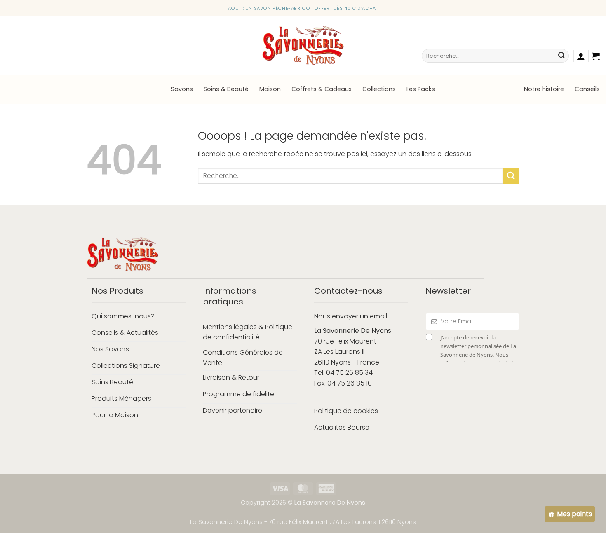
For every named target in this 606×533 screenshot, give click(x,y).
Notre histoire (544, 89)
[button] (596, 56)
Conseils (587, 89)
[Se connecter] (581, 56)
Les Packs (420, 89)
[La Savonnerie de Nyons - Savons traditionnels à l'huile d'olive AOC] (303, 45)
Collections (379, 89)
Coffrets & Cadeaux (321, 89)
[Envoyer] (561, 56)
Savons (182, 89)
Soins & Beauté (226, 89)
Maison (270, 89)
